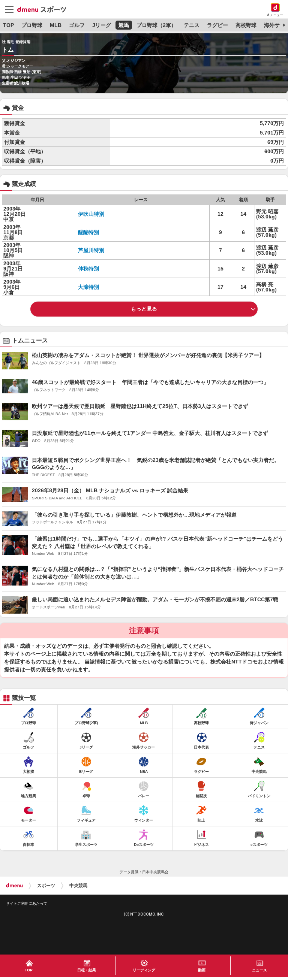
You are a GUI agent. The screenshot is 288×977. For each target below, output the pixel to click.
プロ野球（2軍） (156, 25)
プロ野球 (31, 25)
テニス (192, 25)
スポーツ (46, 885)
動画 (202, 970)
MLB (56, 25)
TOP (8, 25)
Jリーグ (101, 25)
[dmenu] (14, 886)
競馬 (123, 25)
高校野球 (246, 25)
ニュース (259, 970)
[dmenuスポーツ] (44, 9)
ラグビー (217, 25)
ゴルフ (77, 25)
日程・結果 (86, 970)
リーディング (144, 970)
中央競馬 (78, 885)
